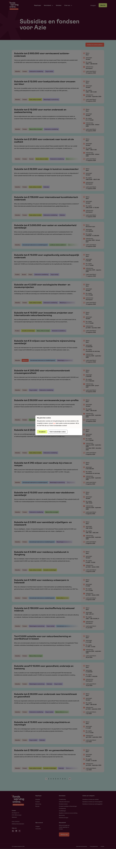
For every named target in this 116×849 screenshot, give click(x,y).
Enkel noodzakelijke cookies (58, 432)
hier (54, 423)
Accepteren (42, 432)
